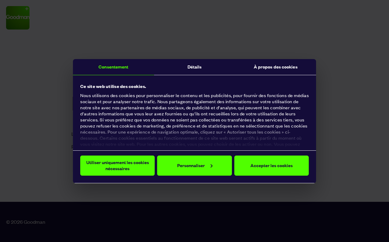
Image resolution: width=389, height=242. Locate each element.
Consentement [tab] (113, 67)
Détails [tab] (195, 67)
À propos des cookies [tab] (276, 67)
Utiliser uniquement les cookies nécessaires (117, 165)
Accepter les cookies (271, 165)
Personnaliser (191, 165)
